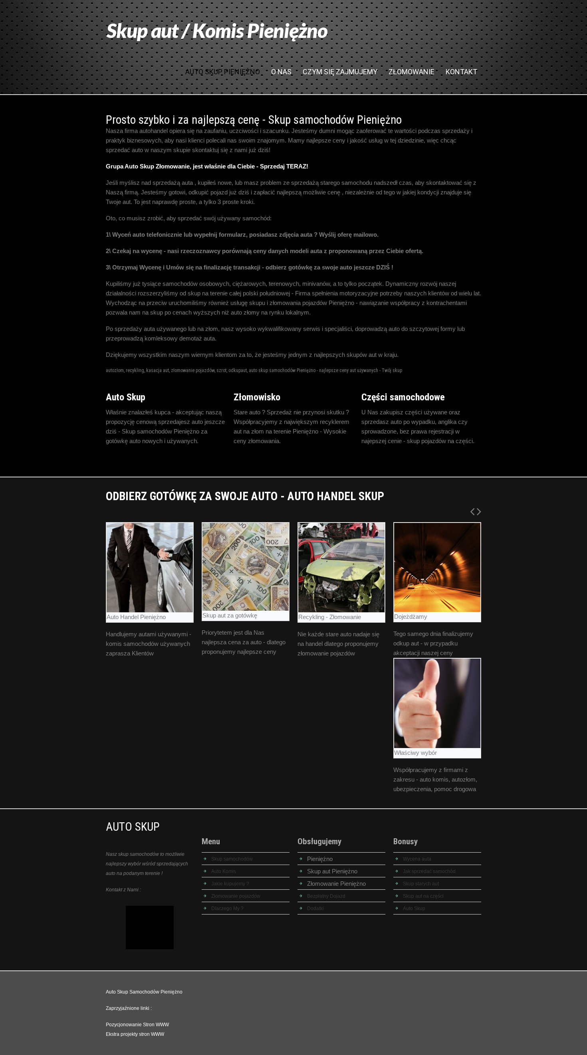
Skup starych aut (421, 884)
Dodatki (315, 908)
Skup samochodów (232, 859)
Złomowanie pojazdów (235, 896)
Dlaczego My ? (227, 908)
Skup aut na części (423, 896)
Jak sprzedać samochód (429, 871)
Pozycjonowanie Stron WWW (137, 1024)
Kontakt (461, 71)
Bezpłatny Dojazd (326, 896)
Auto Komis (223, 871)
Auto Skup (414, 908)
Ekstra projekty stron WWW (135, 1034)
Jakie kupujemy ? (230, 884)
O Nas (281, 71)
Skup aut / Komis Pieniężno (217, 30)
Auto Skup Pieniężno (222, 71)
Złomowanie (411, 71)
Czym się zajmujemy (340, 71)
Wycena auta (417, 859)
